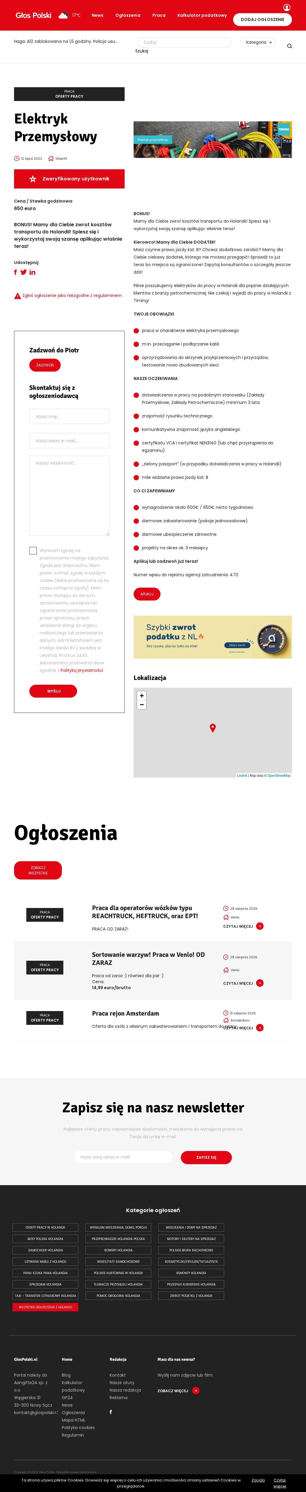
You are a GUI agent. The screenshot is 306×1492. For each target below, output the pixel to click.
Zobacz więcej (173, 1390)
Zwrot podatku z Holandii (191, 1296)
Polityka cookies (78, 1428)
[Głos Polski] (33, 15)
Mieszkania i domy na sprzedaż (191, 1227)
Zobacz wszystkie (38, 870)
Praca (159, 15)
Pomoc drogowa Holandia (118, 1296)
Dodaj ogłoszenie (262, 19)
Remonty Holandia (191, 1273)
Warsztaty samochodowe (118, 1261)
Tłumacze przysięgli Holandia (118, 1284)
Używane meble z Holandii (45, 1261)
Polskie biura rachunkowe (191, 1250)
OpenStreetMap (278, 775)
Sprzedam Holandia (45, 1284)
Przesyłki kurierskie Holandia (191, 1284)
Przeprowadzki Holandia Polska (118, 1239)
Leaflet (242, 775)
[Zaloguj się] (286, 8)
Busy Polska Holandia (45, 1239)
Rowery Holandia (118, 1250)
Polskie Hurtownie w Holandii (118, 1273)
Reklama (119, 1398)
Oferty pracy (69, 94)
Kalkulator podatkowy (202, 15)
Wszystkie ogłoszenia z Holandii (45, 1307)
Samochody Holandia (45, 1250)
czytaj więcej (238, 926)
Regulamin (73, 1435)
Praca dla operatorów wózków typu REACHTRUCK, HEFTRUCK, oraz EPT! (145, 912)
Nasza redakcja (125, 1390)
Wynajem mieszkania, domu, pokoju (118, 1227)
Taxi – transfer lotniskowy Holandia (45, 1296)
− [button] (142, 704)
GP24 (67, 1398)
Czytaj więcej (279, 1483)
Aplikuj (147, 594)
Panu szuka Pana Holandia (45, 1273)
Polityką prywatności (82, 670)
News (97, 15)
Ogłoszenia (127, 15)
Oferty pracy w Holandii (45, 1227)
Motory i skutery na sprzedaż (191, 1239)
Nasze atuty (122, 1383)
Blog (66, 1375)
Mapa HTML (73, 1420)
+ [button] (142, 695)
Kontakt (118, 1375)
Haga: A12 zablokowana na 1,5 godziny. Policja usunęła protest (69, 41)
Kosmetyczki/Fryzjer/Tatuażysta (191, 1261)
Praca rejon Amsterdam (125, 1013)
